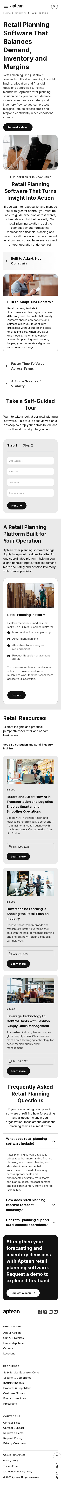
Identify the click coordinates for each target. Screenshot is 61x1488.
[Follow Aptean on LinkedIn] (51, 1312)
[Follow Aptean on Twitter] (45, 1312)
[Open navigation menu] (6, 6)
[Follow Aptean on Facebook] (40, 1312)
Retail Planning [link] (39, 12)
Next (14, 505)
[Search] (54, 6)
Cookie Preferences (14, 1454)
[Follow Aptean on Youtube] (56, 1312)
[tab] (30, 261)
